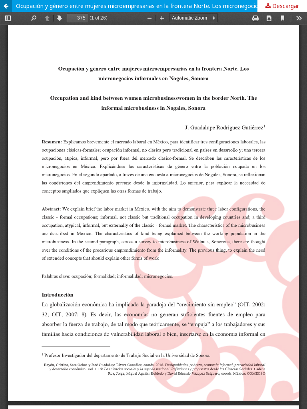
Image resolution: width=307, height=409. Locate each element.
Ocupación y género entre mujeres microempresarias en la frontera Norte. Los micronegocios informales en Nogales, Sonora (161, 6)
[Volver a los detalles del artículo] (6, 6)
